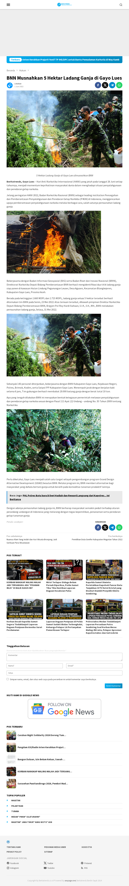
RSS (85, 868)
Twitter (50, 863)
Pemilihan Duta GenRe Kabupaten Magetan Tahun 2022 (97, 538)
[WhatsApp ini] (119, 85)
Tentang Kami (14, 847)
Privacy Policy (14, 852)
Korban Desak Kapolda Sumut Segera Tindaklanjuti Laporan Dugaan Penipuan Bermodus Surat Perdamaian (24, 625)
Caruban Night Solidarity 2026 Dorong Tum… (42, 735)
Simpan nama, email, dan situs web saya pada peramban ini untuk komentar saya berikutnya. (53, 679)
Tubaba (15, 811)
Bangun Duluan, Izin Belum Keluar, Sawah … (41, 759)
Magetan (15, 800)
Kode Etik (87, 847)
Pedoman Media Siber (55, 847)
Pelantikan (17, 806)
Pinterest (88, 863)
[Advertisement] (64, 33)
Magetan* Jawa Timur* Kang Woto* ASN (31, 822)
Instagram (14, 868)
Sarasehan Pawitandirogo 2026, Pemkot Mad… (43, 783)
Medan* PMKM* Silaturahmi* (25, 816)
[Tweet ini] (105, 85)
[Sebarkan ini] (98, 85)
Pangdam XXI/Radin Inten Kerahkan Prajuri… (42, 747)
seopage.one (70, 880)
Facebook (14, 863)
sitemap (48, 852)
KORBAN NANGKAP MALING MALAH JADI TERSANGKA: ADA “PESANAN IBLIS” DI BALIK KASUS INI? (24, 585)
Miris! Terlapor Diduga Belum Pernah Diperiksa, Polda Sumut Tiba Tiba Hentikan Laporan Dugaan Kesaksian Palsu (62, 586)
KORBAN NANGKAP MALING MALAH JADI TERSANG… (45, 771)
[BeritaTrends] (64, 4)
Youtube (50, 868)
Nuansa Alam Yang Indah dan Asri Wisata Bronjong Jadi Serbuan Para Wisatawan (32, 539)
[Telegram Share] (112, 85)
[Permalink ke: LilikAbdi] (10, 85)
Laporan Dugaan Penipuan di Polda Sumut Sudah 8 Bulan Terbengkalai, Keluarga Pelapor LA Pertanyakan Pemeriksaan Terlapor (64, 625)
